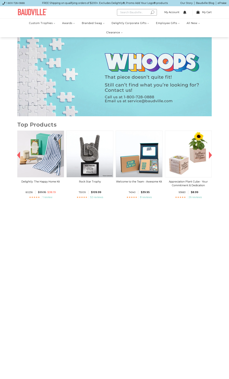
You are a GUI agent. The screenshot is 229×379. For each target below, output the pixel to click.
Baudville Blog (205, 3)
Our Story (186, 3)
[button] (19, 155)
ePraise (222, 3)
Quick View (40, 174)
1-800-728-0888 (15, 3)
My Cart (207, 12)
